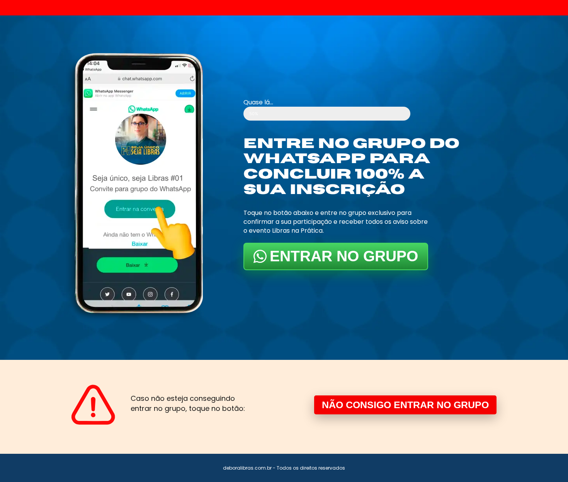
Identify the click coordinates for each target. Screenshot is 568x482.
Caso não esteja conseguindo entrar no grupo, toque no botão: (188, 403)
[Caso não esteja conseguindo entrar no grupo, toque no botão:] (93, 405)
